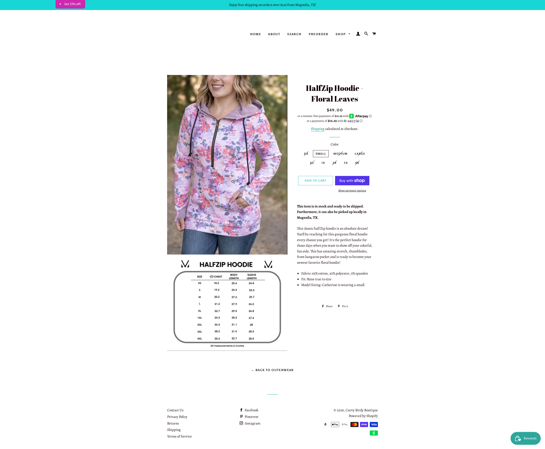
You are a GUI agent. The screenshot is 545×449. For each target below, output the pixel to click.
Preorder (318, 34)
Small (321, 153)
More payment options (352, 191)
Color (335, 144)
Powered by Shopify (363, 415)
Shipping (317, 128)
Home (255, 34)
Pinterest (251, 416)
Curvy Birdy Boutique (362, 410)
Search (294, 34)
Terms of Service (179, 436)
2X (335, 162)
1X (323, 162)
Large (360, 153)
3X (346, 162)
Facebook (251, 410)
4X (357, 162)
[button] (335, 121)
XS (306, 153)
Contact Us (175, 410)
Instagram (252, 423)
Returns (173, 423)
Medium (340, 153)
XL (312, 162)
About (274, 34)
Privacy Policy (177, 416)
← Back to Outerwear (272, 370)
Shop (341, 34)
